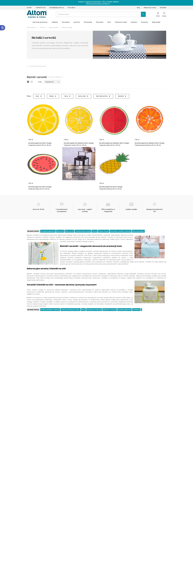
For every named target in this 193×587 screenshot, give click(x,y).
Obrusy (94, 231)
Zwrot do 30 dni (38, 209)
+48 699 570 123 (40, 7)
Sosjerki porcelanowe (94, 309)
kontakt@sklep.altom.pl (56, 7)
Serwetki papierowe (124, 309)
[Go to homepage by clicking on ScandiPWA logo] (37, 14)
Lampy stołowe (104, 231)
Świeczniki (60, 231)
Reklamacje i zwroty (150, 7)
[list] (31, 81)
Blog (138, 7)
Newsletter (163, 7)
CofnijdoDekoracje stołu (37, 66)
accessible (2, 27)
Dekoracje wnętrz (138, 231)
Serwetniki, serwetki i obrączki (120, 231)
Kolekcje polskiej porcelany (70, 309)
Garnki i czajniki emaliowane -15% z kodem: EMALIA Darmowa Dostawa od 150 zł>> (98, 3)
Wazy (83, 309)
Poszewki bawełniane (48, 231)
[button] (143, 14)
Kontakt (29, 7)
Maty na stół (69, 231)
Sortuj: (40, 82)
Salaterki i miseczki (109, 309)
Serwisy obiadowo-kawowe (50, 309)
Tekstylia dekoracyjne (82, 231)
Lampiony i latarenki (78, 175)
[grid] (28, 82)
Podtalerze (136, 309)
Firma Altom (71, 7)
